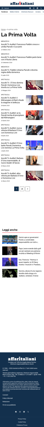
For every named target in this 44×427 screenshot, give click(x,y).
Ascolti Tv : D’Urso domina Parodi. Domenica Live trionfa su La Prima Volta (12, 85)
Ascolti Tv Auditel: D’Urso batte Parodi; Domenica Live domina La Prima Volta (12, 145)
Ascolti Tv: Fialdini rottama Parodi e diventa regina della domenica (19, 71)
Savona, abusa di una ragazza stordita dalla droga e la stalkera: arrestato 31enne (30, 273)
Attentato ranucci (27, 12)
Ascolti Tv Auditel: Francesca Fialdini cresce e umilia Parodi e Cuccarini (20, 45)
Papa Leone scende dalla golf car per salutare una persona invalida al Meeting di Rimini (30, 251)
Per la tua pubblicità (9, 405)
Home (3, 29)
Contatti (5, 395)
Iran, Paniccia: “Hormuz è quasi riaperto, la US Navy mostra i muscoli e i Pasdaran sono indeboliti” (30, 262)
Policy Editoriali (8, 398)
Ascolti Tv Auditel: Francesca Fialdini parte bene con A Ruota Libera (21, 58)
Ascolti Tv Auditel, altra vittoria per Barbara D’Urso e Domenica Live (12, 175)
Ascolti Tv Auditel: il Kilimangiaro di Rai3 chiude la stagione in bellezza (12, 100)
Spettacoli (5, 79)
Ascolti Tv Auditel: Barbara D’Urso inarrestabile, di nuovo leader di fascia (12, 160)
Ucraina (38, 12)
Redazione (6, 401)
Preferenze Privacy (22, 425)
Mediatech (5, 41)
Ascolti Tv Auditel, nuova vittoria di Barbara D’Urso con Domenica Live (11, 130)
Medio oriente (14, 12)
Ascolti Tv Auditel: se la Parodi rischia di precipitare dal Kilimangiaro (12, 115)
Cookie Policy (22, 422)
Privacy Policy (22, 419)
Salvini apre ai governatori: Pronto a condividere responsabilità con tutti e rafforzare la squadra (29, 239)
